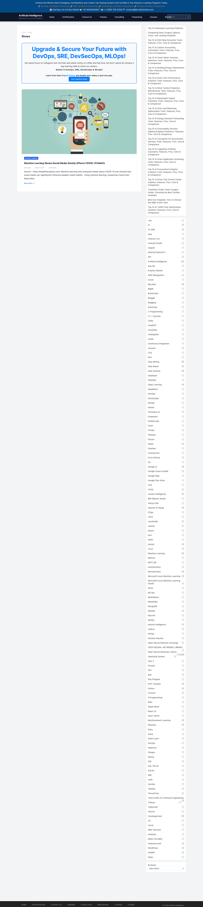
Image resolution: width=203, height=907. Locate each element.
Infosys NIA (153, 503)
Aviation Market (155, 270)
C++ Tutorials (154, 316)
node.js (151, 629)
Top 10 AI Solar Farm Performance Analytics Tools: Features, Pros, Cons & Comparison (165, 81)
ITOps (150, 512)
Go (149, 462)
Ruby (150, 729)
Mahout (151, 558)
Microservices (154, 571)
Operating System (156, 656)
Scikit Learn (153, 738)
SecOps (151, 743)
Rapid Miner (153, 707)
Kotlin (150, 539)
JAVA (150, 517)
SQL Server (153, 766)
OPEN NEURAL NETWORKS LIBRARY (165, 647)
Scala (150, 734)
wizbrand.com (154, 843)
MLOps (151, 593)
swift (150, 780)
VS (149, 821)
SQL (150, 761)
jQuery (151, 530)
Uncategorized (155, 816)
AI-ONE (151, 229)
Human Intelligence (157, 494)
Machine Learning (31, 158)
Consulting (86, 905)
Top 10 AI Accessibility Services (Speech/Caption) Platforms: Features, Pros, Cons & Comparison (166, 132)
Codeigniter (153, 334)
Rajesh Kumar (68, 75)
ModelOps (153, 602)
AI (149, 225)
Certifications (38, 905)
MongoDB (152, 606)
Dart (150, 357)
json (150, 535)
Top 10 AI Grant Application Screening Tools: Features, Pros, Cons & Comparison (166, 162)
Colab (150, 339)
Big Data (152, 284)
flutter (151, 444)
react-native (153, 716)
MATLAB (152, 562)
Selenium (152, 748)
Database (152, 375)
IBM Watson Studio (157, 498)
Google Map (153, 476)
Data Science (154, 371)
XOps (150, 857)
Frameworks (154, 453)
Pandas (151, 665)
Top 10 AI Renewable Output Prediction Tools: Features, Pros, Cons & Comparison (166, 101)
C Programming (155, 311)
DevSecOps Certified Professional (118, 6)
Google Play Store (156, 480)
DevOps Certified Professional (55, 6)
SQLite (151, 770)
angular (151, 248)
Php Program (154, 679)
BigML (151, 289)
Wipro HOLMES (155, 839)
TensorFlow (153, 793)
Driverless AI (154, 412)
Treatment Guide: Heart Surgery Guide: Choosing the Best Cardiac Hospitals (164, 192)
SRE (150, 775)
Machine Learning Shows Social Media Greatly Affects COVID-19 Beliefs (64, 163)
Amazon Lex (154, 239)
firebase (152, 435)
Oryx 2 (151, 661)
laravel (151, 544)
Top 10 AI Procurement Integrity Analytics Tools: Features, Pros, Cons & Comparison (165, 172)
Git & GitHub (154, 457)
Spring (151, 757)
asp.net (151, 266)
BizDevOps (153, 293)
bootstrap (152, 307)
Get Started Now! (79, 79)
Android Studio (155, 243)
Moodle (151, 611)
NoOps (151, 634)
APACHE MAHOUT (157, 252)
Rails (150, 702)
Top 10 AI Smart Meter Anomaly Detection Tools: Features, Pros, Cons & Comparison (165, 60)
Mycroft (151, 615)
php (149, 675)
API (149, 257)
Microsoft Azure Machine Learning (164, 576)
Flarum (151, 439)
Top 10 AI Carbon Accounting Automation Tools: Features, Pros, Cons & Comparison (164, 50)
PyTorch (151, 693)
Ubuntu (151, 811)
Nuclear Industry (155, 638)
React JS (152, 711)
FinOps (151, 430)
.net (150, 220)
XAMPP (151, 852)
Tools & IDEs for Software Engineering (165, 798)
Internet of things (156, 508)
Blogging (152, 302)
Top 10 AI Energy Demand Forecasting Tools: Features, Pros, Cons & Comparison (166, 121)
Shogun (151, 752)
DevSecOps (153, 398)
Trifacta (151, 802)
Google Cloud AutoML (158, 471)
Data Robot (153, 366)
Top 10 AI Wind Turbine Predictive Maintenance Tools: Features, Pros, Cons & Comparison (164, 91)
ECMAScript (153, 421)
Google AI (152, 467)
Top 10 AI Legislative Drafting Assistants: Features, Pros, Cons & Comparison (164, 152)
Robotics (152, 725)
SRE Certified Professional (85, 6)
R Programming (155, 697)
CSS (150, 353)
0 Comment (52, 168)
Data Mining (153, 362)
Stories (131, 905)
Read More (29, 178)
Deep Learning (155, 384)
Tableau (152, 789)
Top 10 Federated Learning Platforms (165, 28)
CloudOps (152, 330)
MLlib (150, 588)
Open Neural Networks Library (162, 652)
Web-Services (154, 830)
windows (152, 834)
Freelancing (103, 905)
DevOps (151, 394)
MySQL (151, 620)
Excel (150, 425)
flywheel (152, 448)
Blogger (151, 298)
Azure (150, 280)
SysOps (151, 784)
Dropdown (153, 416)
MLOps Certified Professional (151, 6)
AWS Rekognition (156, 275)
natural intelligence (157, 624)
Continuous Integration (158, 343)
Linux (150, 549)
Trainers (71, 905)
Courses (152, 348)
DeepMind (153, 389)
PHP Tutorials (154, 684)
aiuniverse (27, 168)
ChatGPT (152, 325)
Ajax (150, 234)
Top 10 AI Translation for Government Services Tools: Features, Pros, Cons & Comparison (166, 142)
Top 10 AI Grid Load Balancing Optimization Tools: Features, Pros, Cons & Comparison (164, 111)
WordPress (153, 848)
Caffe (150, 321)
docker (151, 407)
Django (151, 403)
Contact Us (56, 905)
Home (23, 32)
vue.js (150, 825)
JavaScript (153, 521)
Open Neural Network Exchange (163, 643)
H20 (150, 485)
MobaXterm (153, 597)
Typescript (153, 807)
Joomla (151, 526)
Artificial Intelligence (30, 15)
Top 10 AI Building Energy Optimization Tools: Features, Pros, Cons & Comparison (166, 71)
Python (151, 688)
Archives (152, 865)
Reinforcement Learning (159, 720)
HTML (151, 489)
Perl (150, 670)
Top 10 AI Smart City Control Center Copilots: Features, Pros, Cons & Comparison (165, 182)
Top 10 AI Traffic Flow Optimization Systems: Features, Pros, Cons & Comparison (164, 210)
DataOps (152, 380)
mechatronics (154, 567)
